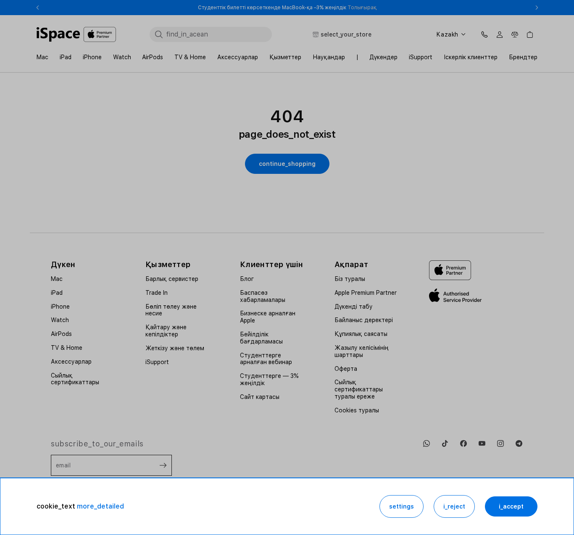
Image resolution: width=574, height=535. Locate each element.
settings (401, 506)
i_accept (511, 506)
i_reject (454, 506)
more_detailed (100, 506)
